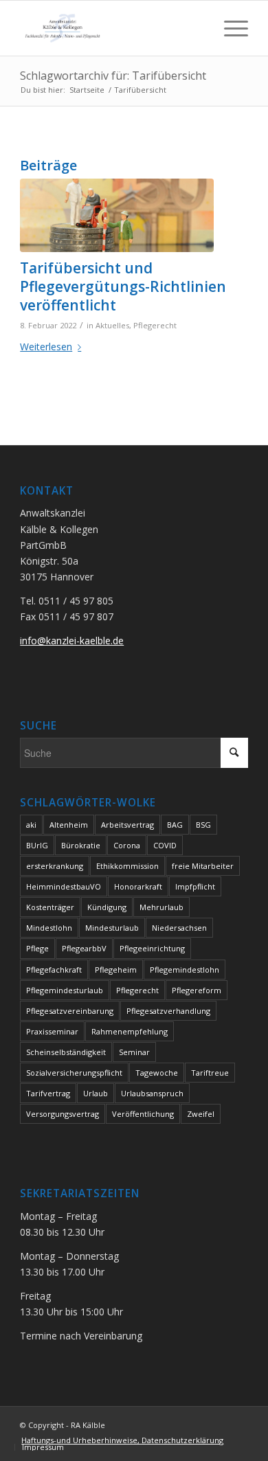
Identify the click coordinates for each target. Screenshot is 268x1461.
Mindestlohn (49, 927)
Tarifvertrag (48, 1093)
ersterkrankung (54, 866)
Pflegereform (196, 990)
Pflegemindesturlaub (64, 990)
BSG (203, 824)
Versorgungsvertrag (62, 1114)
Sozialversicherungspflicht (74, 1072)
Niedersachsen (179, 927)
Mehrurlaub (161, 907)
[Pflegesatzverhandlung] (117, 215)
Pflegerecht (155, 325)
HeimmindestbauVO (63, 886)
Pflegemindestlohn (184, 969)
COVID (165, 845)
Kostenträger (50, 907)
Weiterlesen (46, 346)
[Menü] (229, 28)
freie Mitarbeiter (203, 866)
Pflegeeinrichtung (152, 948)
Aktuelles (112, 325)
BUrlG (37, 845)
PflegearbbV (84, 948)
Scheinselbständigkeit (66, 1052)
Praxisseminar (52, 1031)
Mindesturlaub (112, 927)
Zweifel (200, 1114)
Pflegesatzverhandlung (168, 1011)
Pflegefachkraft (54, 969)
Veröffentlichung (143, 1114)
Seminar (134, 1052)
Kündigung (106, 907)
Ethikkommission (127, 866)
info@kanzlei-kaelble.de (72, 640)
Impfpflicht (195, 886)
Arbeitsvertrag (127, 824)
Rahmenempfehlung (129, 1031)
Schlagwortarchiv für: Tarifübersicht (113, 75)
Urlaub (95, 1093)
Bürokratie (80, 845)
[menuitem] (122, 1440)
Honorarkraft (138, 886)
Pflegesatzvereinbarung (69, 1011)
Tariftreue (210, 1072)
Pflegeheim (116, 969)
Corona (126, 845)
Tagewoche (156, 1072)
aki (31, 824)
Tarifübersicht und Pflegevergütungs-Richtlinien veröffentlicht (123, 286)
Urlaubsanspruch (152, 1093)
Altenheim (68, 824)
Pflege (37, 948)
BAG (175, 824)
